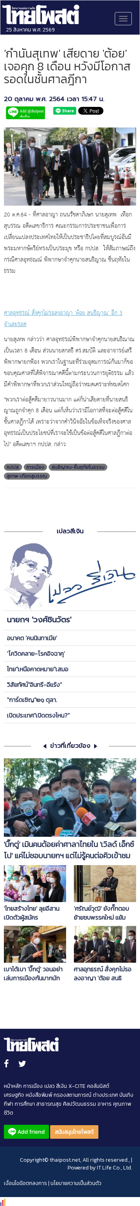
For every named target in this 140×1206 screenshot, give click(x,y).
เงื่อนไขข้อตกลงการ (25, 1183)
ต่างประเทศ (105, 1095)
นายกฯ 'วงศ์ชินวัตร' (39, 619)
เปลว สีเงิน (55, 1086)
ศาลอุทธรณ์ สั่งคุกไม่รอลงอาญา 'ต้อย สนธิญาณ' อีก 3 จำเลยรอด (102, 974)
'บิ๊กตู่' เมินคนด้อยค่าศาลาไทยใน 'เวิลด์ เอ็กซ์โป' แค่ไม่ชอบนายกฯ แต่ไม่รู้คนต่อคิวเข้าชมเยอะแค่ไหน (69, 850)
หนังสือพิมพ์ (39, 1095)
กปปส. (13, 467)
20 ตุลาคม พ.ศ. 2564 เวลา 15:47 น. (54, 99)
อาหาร (105, 1104)
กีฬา (8, 1104)
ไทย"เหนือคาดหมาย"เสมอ (37, 669)
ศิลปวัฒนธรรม (79, 1104)
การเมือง (35, 467)
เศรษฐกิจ (14, 1095)
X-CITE (77, 1086)
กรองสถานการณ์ (72, 1095)
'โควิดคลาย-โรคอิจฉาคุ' (36, 653)
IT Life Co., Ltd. (114, 1168)
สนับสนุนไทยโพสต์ (74, 1132)
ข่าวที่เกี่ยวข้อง (70, 746)
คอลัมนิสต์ (98, 1086)
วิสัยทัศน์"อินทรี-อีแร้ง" (34, 684)
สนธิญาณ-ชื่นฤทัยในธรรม (78, 467)
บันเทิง (126, 1095)
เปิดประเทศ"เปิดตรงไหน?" (38, 715)
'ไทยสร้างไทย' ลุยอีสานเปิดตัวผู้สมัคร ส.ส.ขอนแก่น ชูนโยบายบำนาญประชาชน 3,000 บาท (33, 913)
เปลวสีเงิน (70, 531)
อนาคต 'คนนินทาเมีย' (32, 637)
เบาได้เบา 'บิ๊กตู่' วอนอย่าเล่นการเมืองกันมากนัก (33, 974)
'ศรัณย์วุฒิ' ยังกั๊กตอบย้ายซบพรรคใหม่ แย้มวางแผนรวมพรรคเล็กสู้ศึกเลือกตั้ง (102, 913)
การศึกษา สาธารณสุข (38, 1104)
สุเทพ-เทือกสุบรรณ (27, 476)
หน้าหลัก (13, 1086)
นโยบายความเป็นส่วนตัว (76, 1183)
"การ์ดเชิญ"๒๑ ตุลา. (32, 699)
